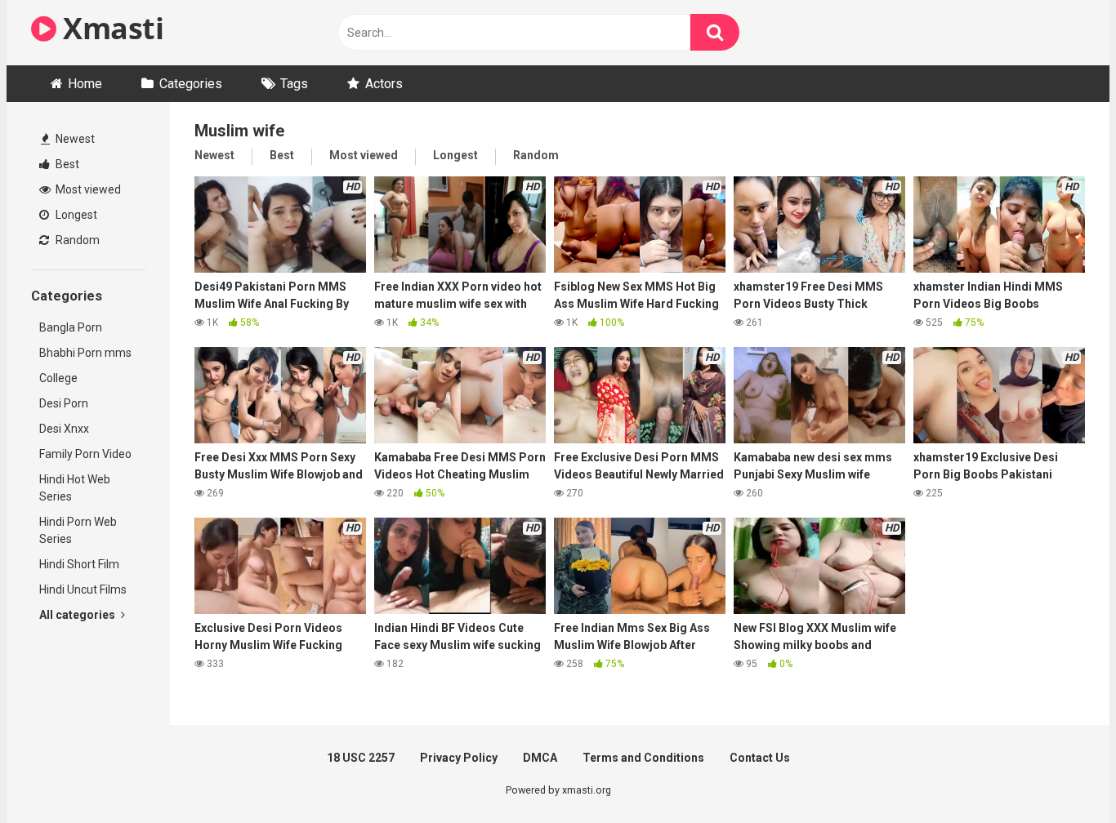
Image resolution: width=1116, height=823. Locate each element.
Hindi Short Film (79, 564)
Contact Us (760, 757)
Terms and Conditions (643, 757)
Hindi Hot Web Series (74, 488)
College (58, 378)
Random (76, 240)
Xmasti (109, 28)
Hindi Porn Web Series (78, 530)
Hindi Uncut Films (83, 589)
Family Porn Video (85, 453)
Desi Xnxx (64, 428)
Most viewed (87, 189)
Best (66, 164)
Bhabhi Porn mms (85, 352)
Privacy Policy (459, 757)
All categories (78, 614)
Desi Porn (63, 403)
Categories (190, 83)
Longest (75, 214)
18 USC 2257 (361, 757)
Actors (384, 83)
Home (85, 83)
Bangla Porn (70, 327)
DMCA (540, 757)
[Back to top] (1061, 773)
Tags (294, 83)
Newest (74, 138)
